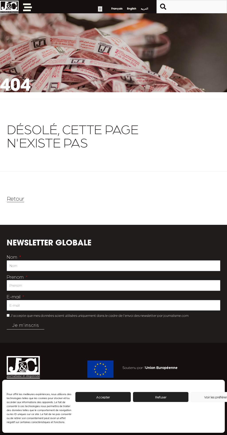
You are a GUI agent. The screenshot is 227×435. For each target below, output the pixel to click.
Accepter (103, 397)
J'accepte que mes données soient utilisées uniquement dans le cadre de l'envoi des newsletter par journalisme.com (99, 315)
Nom (12, 257)
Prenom (16, 277)
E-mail (14, 296)
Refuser (160, 397)
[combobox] (192, 6)
